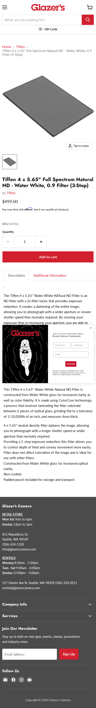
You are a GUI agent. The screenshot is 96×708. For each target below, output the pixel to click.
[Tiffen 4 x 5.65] (9, 162)
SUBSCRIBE (71, 364)
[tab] (16, 275)
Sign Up (69, 654)
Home (6, 47)
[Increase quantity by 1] (41, 241)
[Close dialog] (91, 328)
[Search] (88, 20)
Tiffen (20, 47)
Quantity (8, 232)
